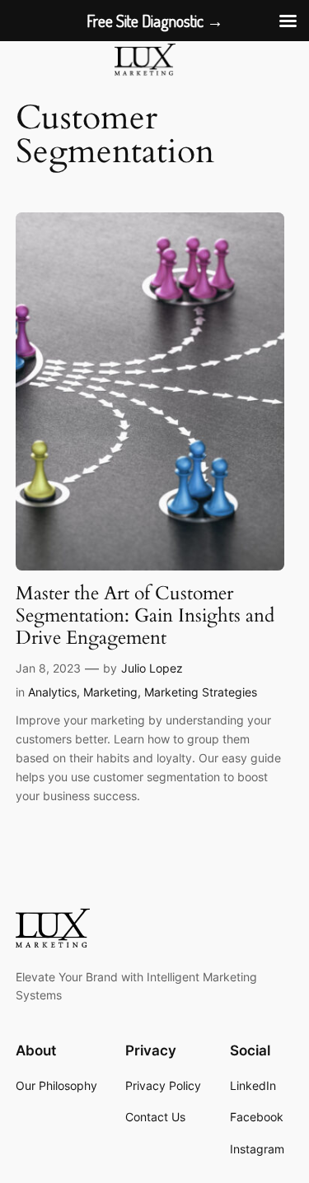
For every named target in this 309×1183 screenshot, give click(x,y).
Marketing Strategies (200, 692)
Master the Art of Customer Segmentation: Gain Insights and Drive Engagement (145, 616)
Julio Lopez (152, 668)
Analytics (52, 692)
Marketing (110, 692)
